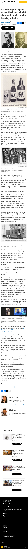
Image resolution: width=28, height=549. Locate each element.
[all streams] (26, 547)
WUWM (7, 384)
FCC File (4, 534)
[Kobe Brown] (4, 412)
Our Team (5, 516)
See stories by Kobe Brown (16, 417)
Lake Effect (14, 384)
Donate (24, 2)
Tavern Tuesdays (9, 387)
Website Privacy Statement (8, 536)
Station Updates (6, 519)
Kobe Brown (7, 22)
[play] (2, 547)
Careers (4, 526)
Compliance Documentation (9, 535)
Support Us (5, 527)
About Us (5, 515)
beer (18, 387)
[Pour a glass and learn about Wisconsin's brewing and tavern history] (7, 468)
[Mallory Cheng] (4, 399)
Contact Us (5, 525)
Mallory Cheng (13, 397)
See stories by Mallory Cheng (16, 404)
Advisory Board (6, 517)
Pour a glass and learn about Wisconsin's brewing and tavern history (18, 468)
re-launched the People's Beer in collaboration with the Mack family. (12, 330)
